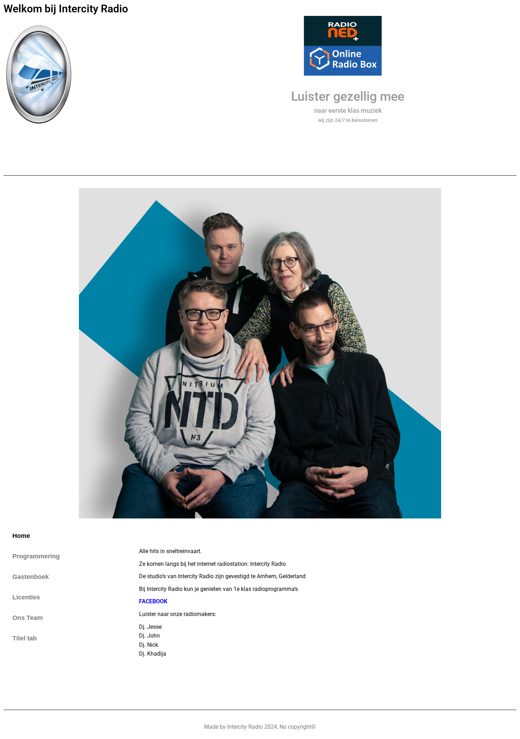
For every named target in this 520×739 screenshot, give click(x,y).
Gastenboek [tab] (30, 576)
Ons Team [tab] (27, 617)
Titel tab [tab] (24, 638)
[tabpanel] (324, 611)
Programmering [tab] (36, 556)
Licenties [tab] (26, 597)
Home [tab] (21, 535)
